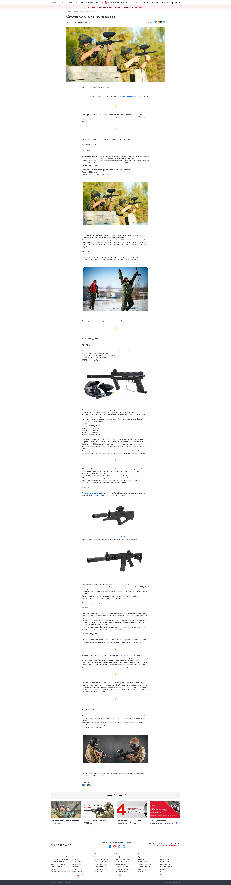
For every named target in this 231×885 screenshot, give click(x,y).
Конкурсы (75, 867)
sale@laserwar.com (158, 845)
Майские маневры (122, 872)
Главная (68, 11)
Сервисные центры (144, 864)
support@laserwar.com (173, 845)
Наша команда (165, 862)
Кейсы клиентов (77, 872)
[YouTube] (114, 846)
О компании (164, 857)
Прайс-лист (98, 875)
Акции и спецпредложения (59, 859)
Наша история (164, 859)
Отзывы (163, 872)
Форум (140, 872)
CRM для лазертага (122, 859)
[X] (161, 22)
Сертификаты (142, 862)
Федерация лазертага (123, 869)
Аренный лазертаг (100, 862)
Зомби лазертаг (121, 864)
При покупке (92, 7)
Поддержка (147, 3)
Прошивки (141, 857)
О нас (157, 3)
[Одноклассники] (159, 22)
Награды (75, 859)
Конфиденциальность (173, 882)
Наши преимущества (57, 862)
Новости (79, 3)
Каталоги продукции (58, 875)
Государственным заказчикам (60, 872)
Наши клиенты (165, 864)
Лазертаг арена (121, 862)
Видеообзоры (76, 864)
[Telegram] (164, 22)
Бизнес (55, 3)
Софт (140, 875)
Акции (99, 3)
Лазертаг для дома (100, 867)
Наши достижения (166, 867)
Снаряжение (98, 872)
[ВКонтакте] (156, 22)
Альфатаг (119, 857)
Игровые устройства (101, 859)
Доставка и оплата (144, 867)
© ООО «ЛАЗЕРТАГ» (64, 882)
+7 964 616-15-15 (173, 843)
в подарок (139, 7)
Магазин (89, 3)
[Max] (119, 846)
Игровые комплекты (101, 857)
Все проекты (134, 3)
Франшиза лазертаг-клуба (59, 857)
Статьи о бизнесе (56, 867)
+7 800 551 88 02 (156, 843)
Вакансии (163, 869)
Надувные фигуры (100, 869)
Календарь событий (79, 875)
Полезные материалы (83, 22)
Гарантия (141, 859)
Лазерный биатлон (100, 864)
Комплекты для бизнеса (58, 864)
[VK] (110, 846)
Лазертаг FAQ (142, 869)
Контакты (166, 3)
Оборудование (67, 3)
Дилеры (53, 869)
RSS (165, 882)
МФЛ (74, 869)
